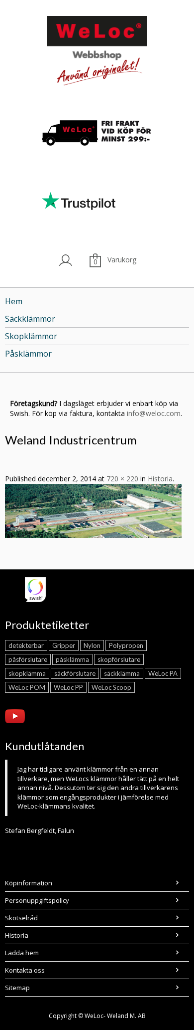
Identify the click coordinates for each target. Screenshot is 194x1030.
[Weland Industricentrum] (93, 510)
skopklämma (27, 673)
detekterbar (26, 645)
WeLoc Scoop (111, 687)
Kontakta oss (25, 970)
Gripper (63, 645)
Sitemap (17, 987)
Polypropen (126, 645)
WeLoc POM (26, 687)
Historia (160, 478)
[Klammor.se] (97, 52)
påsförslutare (27, 659)
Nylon (92, 645)
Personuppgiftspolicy (37, 900)
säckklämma (122, 673)
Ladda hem (22, 952)
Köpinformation (28, 882)
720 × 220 (122, 478)
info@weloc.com (154, 413)
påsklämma (72, 659)
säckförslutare (75, 673)
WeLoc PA (163, 673)
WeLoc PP (68, 687)
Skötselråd (21, 917)
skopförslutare (118, 659)
